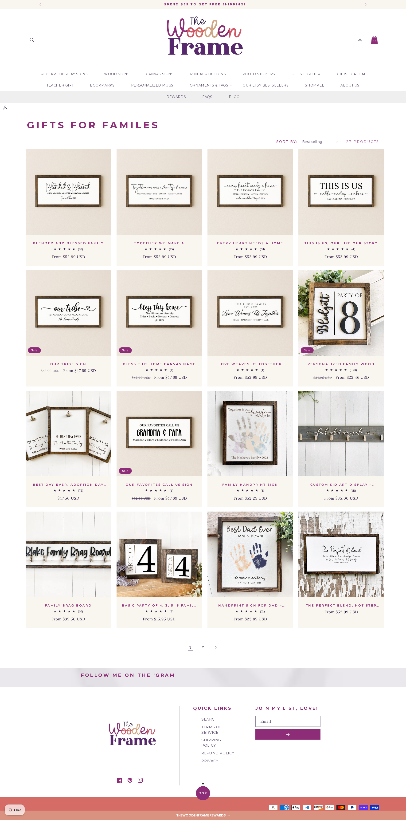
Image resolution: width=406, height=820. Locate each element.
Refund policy (217, 753)
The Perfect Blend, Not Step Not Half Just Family (341, 605)
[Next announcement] (366, 4)
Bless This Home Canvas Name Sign (159, 364)
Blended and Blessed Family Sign (68, 243)
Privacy (209, 761)
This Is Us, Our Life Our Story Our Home (341, 243)
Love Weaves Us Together (250, 364)
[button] (203, 815)
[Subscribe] (287, 734)
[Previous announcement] (40, 4)
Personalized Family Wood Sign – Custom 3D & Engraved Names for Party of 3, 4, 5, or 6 (341, 364)
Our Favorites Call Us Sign (159, 484)
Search (209, 719)
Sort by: (286, 142)
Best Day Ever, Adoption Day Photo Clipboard (68, 485)
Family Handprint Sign (250, 484)
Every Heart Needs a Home (250, 243)
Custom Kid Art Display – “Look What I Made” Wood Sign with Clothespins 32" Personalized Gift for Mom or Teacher (341, 485)
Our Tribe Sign (68, 364)
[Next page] (216, 647)
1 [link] (190, 647)
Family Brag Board (68, 605)
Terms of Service (211, 730)
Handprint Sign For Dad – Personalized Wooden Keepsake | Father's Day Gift (250, 605)
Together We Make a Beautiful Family (159, 243)
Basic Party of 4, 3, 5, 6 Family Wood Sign (159, 605)
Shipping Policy (211, 743)
